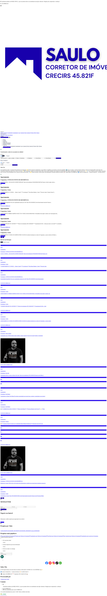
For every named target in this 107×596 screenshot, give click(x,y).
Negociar (2, 522)
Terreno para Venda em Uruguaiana (22, 536)
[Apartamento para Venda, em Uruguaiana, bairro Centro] (0, 184)
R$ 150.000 (2, 224)
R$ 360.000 (2, 236)
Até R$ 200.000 (3, 530)
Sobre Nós (2, 135)
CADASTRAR (3, 509)
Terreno (32, 132)
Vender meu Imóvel (9, 135)
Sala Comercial (28, 132)
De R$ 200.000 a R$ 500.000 (13, 530)
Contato (2, 136)
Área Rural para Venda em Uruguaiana (54, 536)
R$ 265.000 (2, 214)
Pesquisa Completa (6, 144)
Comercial (22, 132)
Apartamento (10, 132)
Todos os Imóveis (3, 132)
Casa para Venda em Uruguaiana (7, 536)
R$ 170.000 (2, 193)
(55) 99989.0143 (7, 147)
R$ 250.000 (2, 203)
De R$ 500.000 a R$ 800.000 (25, 530)
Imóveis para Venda (5, 579)
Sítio (35, 132)
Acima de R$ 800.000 (35, 530)
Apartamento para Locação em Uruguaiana (89, 536)
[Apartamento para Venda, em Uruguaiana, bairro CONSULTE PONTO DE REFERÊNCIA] (0, 174)
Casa (19, 132)
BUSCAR (59, 158)
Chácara (37, 132)
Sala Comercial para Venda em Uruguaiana (71, 536)
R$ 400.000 (2, 183)
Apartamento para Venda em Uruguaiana (38, 536)
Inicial (4, 139)
